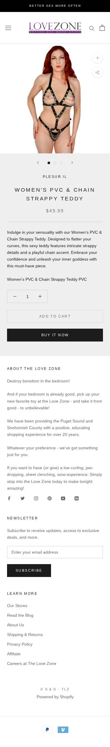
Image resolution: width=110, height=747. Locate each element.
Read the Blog (20, 615)
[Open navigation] (8, 27)
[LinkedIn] (77, 498)
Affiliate (14, 653)
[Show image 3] (61, 163)
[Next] (72, 162)
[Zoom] (97, 58)
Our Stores (17, 605)
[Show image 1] (49, 163)
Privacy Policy (20, 644)
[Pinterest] (50, 498)
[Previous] (38, 162)
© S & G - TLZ (55, 689)
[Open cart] (102, 28)
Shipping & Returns (25, 634)
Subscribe (29, 571)
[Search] (91, 27)
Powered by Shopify (55, 696)
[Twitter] (23, 498)
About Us (15, 625)
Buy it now (55, 335)
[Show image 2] (55, 163)
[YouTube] (63, 498)
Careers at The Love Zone (31, 663)
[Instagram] (36, 498)
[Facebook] (9, 498)
